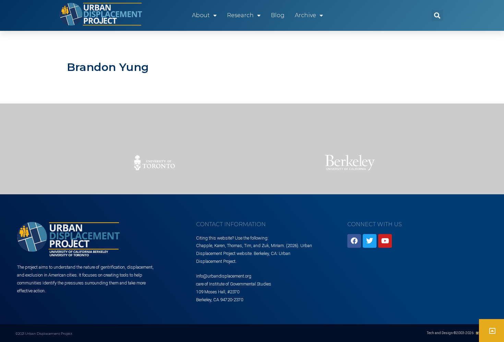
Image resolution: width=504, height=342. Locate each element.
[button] (437, 15)
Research (240, 15)
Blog (278, 15)
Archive (305, 15)
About (201, 15)
